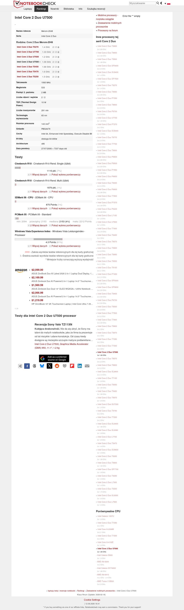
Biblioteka (69, 8)
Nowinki (55, 8)
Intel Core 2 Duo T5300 (107, 488)
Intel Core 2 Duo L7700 (107, 436)
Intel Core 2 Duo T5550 (107, 384)
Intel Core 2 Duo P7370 (107, 124)
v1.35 (16, 308)
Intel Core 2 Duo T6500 (107, 261)
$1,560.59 (37, 285)
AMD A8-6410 (103, 574)
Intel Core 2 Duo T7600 (107, 319)
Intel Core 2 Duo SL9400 (108, 423)
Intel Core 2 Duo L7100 (107, 215)
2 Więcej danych (37, 225)
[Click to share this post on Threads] (34, 366)
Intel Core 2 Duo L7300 (107, 482)
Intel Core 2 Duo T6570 (107, 241)
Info (80, 8)
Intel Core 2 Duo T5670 (107, 397)
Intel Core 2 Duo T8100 (107, 267)
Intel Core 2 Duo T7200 (107, 417)
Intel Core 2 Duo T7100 (107, 378)
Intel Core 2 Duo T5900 (107, 248)
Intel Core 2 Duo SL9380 (108, 430)
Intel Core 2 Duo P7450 (107, 274)
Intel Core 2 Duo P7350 (107, 98)
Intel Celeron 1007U (106, 516)
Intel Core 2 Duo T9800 (107, 52)
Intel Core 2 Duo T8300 (107, 182)
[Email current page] (87, 366)
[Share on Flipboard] (72, 366)
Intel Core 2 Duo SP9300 (108, 280)
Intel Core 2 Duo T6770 (107, 137)
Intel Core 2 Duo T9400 (107, 293)
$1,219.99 (37, 300)
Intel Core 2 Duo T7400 (107, 228)
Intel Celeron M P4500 (106, 568)
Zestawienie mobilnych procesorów (100, 590)
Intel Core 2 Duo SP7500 (108, 78)
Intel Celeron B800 (105, 555)
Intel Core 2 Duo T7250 (107, 339)
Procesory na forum (108, 30)
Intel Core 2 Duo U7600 (28, 56)
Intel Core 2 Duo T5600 (107, 462)
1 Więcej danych (37, 174)
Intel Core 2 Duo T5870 (107, 332)
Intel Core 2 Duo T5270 (28, 47)
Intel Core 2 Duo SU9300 (108, 130)
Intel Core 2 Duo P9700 (107, 111)
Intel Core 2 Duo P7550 (107, 169)
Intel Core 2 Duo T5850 (107, 254)
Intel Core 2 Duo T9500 (107, 150)
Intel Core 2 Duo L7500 (107, 501)
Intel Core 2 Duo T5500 (107, 59)
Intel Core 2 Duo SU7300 (108, 404)
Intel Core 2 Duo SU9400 (108, 72)
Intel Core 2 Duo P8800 (107, 189)
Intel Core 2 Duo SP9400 (108, 65)
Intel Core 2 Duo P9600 (107, 156)
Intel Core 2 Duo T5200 (107, 456)
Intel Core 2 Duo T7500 (107, 313)
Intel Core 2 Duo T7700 (107, 143)
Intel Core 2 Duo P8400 (107, 209)
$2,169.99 (37, 277)
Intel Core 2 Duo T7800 (107, 196)
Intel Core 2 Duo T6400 (107, 235)
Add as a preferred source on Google (57, 358)
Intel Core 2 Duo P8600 (107, 176)
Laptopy (28, 8)
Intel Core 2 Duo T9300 (107, 306)
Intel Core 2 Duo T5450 (28, 66)
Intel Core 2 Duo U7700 (28, 51)
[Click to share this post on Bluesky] (42, 366)
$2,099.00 (37, 269)
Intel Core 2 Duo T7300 (107, 345)
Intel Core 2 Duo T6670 (107, 358)
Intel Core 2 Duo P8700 (107, 300)
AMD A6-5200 (103, 561)
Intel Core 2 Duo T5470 (28, 71)
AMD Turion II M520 (105, 581)
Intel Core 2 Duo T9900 (107, 46)
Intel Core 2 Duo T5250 (28, 76)
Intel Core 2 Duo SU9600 (108, 449)
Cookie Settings (92, 599)
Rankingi (41, 8)
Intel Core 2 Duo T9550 (107, 91)
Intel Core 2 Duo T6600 (107, 365)
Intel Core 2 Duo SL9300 (108, 495)
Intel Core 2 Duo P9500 (107, 163)
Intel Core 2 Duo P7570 (107, 202)
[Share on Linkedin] (79, 366)
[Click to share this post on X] (49, 366)
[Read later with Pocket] (64, 366)
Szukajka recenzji (96, 8)
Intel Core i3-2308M (106, 529)
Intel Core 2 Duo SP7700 (108, 469)
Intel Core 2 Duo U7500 (108, 352)
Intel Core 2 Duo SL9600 (108, 371)
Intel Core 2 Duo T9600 (107, 104)
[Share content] (20, 366)
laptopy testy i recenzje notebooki (61, 590)
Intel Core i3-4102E (106, 542)
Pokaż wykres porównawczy (65, 174)
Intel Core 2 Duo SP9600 (108, 287)
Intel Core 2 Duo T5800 (107, 326)
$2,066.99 (37, 292)
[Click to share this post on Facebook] (27, 366)
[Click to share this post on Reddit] (57, 366)
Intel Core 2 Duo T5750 (107, 410)
